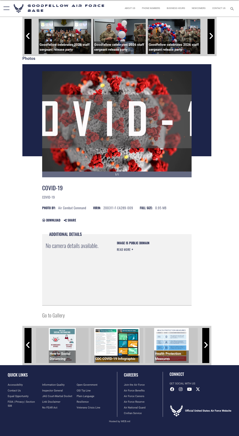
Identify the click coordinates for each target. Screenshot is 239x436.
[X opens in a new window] (198, 389)
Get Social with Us (182, 383)
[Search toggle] (233, 8)
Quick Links (18, 375)
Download (52, 220)
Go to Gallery (53, 315)
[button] (5, 8)
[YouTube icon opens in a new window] (189, 389)
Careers (131, 375)
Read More (124, 249)
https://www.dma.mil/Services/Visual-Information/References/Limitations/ (138, 284)
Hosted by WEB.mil (119, 421)
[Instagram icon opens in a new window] (180, 389)
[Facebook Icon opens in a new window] (172, 389)
